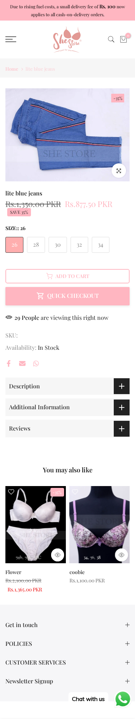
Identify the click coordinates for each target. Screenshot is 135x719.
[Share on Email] (22, 363)
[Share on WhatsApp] (36, 363)
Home (11, 68)
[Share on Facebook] (8, 363)
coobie (77, 572)
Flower (13, 572)
